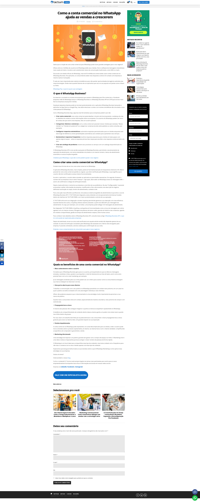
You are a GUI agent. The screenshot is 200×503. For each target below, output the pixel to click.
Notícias (102, 2)
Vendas (88, 21)
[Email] (2, 259)
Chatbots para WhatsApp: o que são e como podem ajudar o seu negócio (75, 158)
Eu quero (138, 171)
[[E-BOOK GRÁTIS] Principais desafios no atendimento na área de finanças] (138, 23)
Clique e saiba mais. (133, 166)
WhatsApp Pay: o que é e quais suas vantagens (67, 89)
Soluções (122, 2)
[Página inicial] (51, 493)
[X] (2, 251)
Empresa (131, 127)
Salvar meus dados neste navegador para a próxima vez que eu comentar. (74, 478)
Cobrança (132, 151)
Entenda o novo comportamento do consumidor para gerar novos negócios (76, 229)
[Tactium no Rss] (145, 495)
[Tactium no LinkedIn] (141, 495)
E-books (115, 2)
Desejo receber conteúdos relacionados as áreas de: (136, 144)
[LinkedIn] (2, 255)
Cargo (130, 134)
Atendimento (133, 148)
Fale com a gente (143, 2)
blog (69, 358)
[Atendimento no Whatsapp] (195, 498)
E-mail (55, 462)
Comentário (56, 434)
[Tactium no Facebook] (137, 495)
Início (83, 6)
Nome (55, 454)
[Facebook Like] (2, 244)
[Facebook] (2, 248)
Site (54, 470)
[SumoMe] (2, 263)
